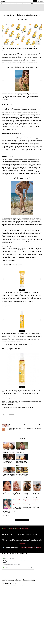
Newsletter (40, 1)
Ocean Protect (10, 246)
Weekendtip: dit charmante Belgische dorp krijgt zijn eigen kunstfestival (18, 579)
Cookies (3, 537)
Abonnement (4, 531)
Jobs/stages (12, 531)
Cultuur (10, 3)
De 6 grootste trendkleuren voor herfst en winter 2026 (14, 553)
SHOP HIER (22, 289)
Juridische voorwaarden (31, 531)
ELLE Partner (23, 17)
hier (12, 404)
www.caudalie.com (6, 408)
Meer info (3, 540)
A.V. (34, 531)
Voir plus (22, 519)
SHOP (35, 1)
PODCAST (32, 3)
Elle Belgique (5, 534)
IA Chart (35, 534)
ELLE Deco (27, 3)
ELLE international (21, 531)
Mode (2, 3)
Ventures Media (21, 534)
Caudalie (14, 222)
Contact (11, 534)
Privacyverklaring (29, 534)
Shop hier (22, 387)
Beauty (6, 3)
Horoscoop (16, 3)
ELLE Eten (21, 3)
